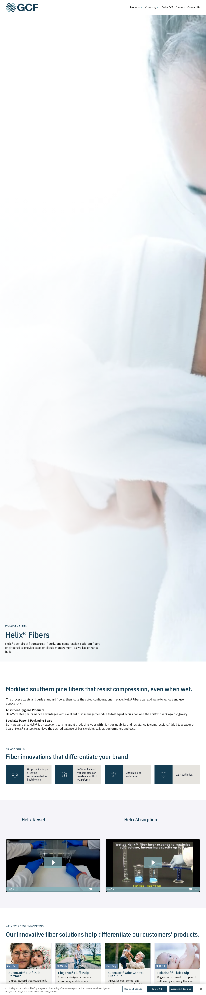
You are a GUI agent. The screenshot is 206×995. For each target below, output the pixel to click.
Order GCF (167, 7)
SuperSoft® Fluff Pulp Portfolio (24, 974)
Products (135, 7)
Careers (180, 7)
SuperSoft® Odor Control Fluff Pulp (126, 974)
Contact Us (193, 7)
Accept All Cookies (181, 989)
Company (150, 7)
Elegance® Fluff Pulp (73, 973)
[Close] (200, 989)
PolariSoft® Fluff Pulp (173, 973)
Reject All (157, 989)
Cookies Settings (133, 989)
